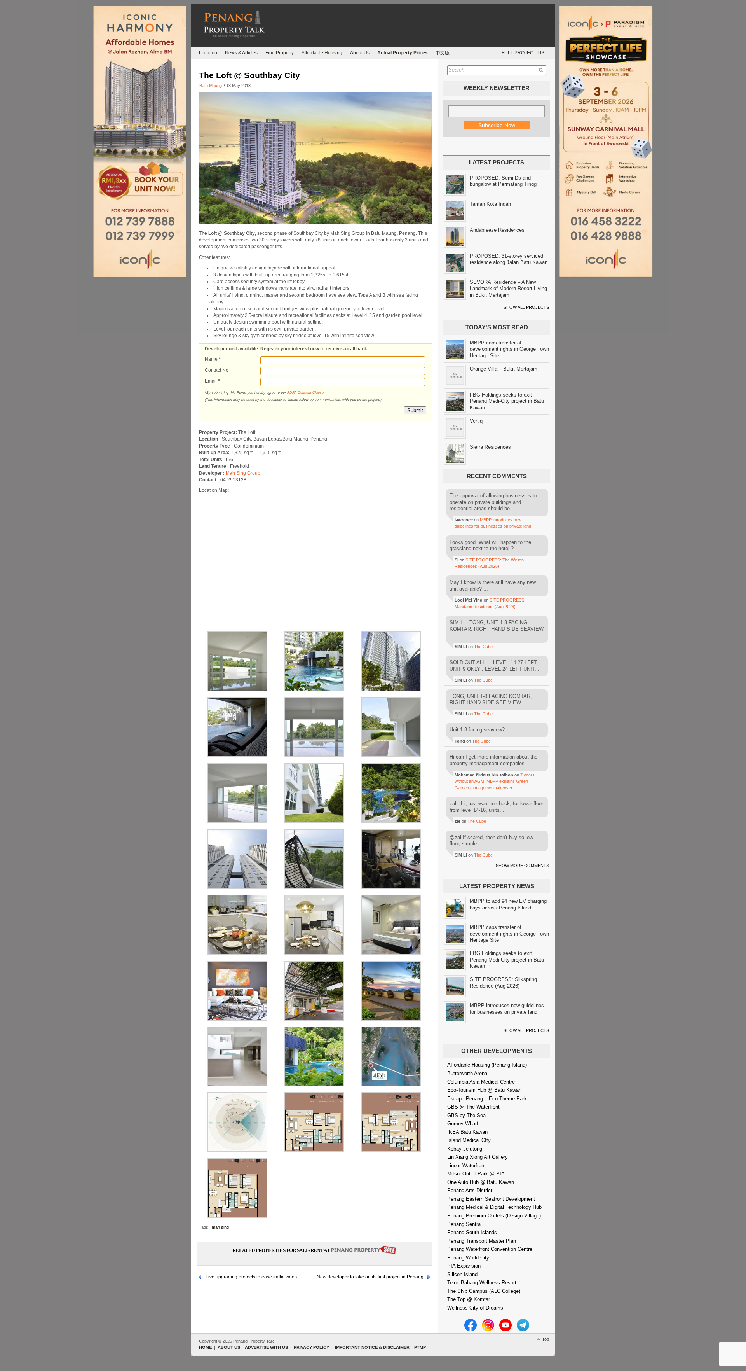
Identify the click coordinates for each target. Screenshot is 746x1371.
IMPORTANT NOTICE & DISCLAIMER (372, 1347)
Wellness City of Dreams (475, 1308)
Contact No (216, 370)
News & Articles (241, 53)
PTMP (420, 1347)
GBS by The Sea (466, 1115)
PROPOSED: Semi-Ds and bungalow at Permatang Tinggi (504, 181)
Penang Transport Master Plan (481, 1241)
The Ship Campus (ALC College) (483, 1291)
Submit (415, 410)
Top (545, 1339)
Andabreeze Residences (497, 230)
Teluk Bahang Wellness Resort (481, 1282)
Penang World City (468, 1258)
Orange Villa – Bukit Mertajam (503, 369)
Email (212, 381)
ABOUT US (229, 1347)
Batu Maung (210, 85)
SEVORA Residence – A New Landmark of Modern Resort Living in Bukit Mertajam (508, 288)
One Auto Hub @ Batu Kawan (480, 1182)
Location (208, 53)
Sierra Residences (490, 447)
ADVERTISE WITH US (266, 1347)
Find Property (279, 53)
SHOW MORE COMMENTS (522, 865)
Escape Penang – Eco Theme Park (487, 1099)
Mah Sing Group (243, 473)
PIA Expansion (464, 1266)
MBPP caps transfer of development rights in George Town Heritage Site (509, 349)
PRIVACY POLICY (311, 1347)
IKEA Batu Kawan (467, 1132)
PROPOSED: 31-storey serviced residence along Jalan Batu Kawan (508, 259)
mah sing (220, 1227)
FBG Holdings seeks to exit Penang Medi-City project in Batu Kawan (507, 401)
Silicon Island (462, 1274)
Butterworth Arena (467, 1073)
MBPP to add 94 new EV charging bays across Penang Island (508, 904)
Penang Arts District (469, 1190)
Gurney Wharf (462, 1123)
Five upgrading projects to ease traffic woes (251, 1277)
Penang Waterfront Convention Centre (489, 1249)
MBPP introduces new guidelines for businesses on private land (507, 1008)
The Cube (483, 646)
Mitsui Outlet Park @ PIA (476, 1174)
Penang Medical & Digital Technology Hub (494, 1207)
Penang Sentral (464, 1224)
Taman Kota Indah (490, 204)
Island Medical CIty (469, 1140)
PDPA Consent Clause (305, 393)
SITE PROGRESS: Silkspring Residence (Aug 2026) (503, 982)
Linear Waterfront (466, 1165)
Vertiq (476, 421)
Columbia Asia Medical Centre (481, 1082)
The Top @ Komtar (468, 1299)
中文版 (443, 53)
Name (213, 359)
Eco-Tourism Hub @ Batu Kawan (484, 1090)
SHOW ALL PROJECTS (526, 307)
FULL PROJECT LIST (524, 53)
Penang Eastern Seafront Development (491, 1199)
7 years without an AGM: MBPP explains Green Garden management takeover (495, 781)
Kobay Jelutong (464, 1149)
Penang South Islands (472, 1232)
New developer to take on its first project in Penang (370, 1277)
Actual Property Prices (402, 53)
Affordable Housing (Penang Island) (487, 1065)
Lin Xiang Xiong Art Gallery (477, 1157)
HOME (205, 1347)
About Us (360, 53)
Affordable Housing (322, 53)
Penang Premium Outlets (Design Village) (494, 1216)
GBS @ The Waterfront (473, 1107)
